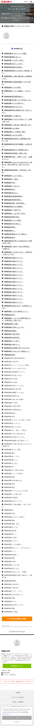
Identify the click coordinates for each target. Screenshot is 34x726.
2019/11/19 (16, 311)
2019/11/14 (17, 351)
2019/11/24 (17, 164)
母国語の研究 (5, 651)
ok (17, 717)
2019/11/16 (12, 337)
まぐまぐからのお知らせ (18, 697)
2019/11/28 (18, 100)
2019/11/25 (16, 150)
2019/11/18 (14, 327)
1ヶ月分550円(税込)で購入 (17, 619)
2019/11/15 (12, 341)
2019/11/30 (16, 53)
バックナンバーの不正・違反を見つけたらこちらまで (17, 681)
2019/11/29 (13, 87)
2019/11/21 (14, 258)
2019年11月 (18, 49)
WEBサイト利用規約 (18, 702)
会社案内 (18, 692)
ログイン (26, 1)
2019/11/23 (13, 196)
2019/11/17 (11, 331)
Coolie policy (6, 714)
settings (16, 721)
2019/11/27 (13, 135)
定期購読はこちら (17, 666)
